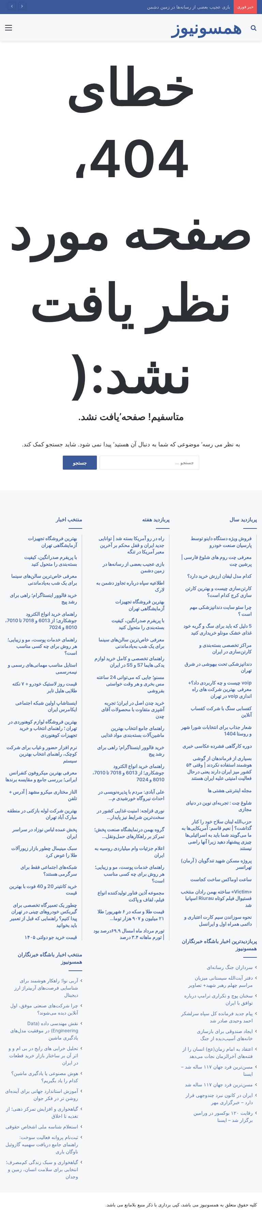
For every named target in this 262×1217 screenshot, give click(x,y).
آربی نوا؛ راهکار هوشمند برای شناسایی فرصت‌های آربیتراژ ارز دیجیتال (46, 988)
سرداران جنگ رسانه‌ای (230, 967)
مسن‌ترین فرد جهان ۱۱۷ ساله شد (219, 1084)
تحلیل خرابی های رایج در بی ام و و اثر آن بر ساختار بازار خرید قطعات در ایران (43, 1055)
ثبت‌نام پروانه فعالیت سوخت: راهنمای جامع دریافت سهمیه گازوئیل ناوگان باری (41, 1144)
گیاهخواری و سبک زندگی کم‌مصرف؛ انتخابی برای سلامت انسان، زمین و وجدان (42, 1169)
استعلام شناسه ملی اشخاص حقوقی (41, 1126)
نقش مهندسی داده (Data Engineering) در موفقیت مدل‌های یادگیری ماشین (44, 1031)
